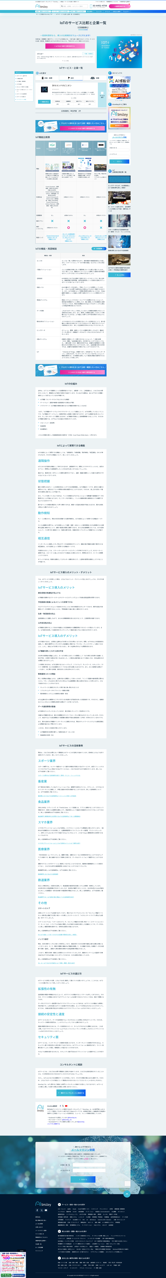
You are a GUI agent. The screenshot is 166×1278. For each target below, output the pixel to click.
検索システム (73, 1217)
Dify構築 (114, 1211)
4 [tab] (121, 100)
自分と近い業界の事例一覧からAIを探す (76, 1258)
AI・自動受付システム (108, 1222)
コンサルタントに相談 (21, 99)
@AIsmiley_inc (67, 1120)
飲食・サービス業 (62, 1262)
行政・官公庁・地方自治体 (115, 1262)
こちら (86, 1158)
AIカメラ (104, 1225)
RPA (84, 1219)
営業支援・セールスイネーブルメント (76, 1238)
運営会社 (37, 1217)
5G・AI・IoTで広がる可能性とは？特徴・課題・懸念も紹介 (56, 963)
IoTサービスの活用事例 (22, 94)
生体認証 (111, 1225)
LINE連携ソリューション (98, 1244)
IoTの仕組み (19, 84)
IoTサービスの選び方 (21, 96)
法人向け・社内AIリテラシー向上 (85, 1249)
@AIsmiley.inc (72, 1117)
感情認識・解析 (92, 1214)
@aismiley (81, 1122)
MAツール (90, 1222)
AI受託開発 (81, 1211)
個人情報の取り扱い (40, 1220)
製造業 (105, 1262)
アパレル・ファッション (86, 1268)
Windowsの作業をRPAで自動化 (120, 1249)
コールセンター (74, 1268)
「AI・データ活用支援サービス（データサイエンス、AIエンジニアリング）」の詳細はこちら (68, 237)
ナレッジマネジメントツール (118, 1236)
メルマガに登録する (53, 1124)
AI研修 (111, 1209)
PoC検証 (88, 1217)
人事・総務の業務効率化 (108, 1238)
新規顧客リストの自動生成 (64, 1244)
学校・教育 (91, 1265)
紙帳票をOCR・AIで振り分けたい (80, 1252)
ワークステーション (87, 1225)
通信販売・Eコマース (96, 1262)
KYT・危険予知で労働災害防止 (102, 1241)
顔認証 (99, 1214)
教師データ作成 (113, 1214)
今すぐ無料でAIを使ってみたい (119, 1241)
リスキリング (94, 1209)
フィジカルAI (61, 1211)
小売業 (84, 1265)
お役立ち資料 (117, 11)
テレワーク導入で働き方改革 (65, 1246)
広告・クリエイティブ (73, 1222)
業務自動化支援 (62, 1222)
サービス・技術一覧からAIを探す (73, 1204)
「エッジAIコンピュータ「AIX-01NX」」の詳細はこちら (84, 237)
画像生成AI (83, 1222)
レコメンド (81, 1217)
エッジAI (105, 1214)
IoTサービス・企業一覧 (22, 75)
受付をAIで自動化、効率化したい (66, 1249)
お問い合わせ (39, 1227)
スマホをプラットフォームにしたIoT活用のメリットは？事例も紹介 (59, 843)
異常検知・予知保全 (97, 1217)
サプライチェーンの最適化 (97, 1252)
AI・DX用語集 (39, 1247)
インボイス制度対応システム (83, 1236)
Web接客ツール (77, 1219)
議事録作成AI (61, 1214)
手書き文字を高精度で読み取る (103, 1249)
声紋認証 (117, 1222)
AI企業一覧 (38, 1244)
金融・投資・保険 (73, 1262)
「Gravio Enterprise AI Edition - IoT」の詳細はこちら (52, 237)
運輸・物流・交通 (84, 1262)
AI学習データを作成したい (81, 1246)
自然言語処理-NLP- (115, 1217)
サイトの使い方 (101, 1)
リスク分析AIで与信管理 (64, 1252)
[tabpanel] (119, 87)
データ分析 (125, 1217)
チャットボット (104, 1209)
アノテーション (89, 1211)
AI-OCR (74, 1211)
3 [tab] (119, 100)
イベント (107, 11)
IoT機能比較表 (20, 78)
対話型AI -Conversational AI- (102, 1211)
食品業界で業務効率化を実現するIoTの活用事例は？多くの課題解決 (59, 816)
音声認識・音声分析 (63, 1217)
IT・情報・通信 (98, 1268)
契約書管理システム (75, 1225)
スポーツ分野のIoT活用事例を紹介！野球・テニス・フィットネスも (59, 775)
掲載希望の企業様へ (125, 1)
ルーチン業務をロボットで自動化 (81, 1244)
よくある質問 (39, 1224)
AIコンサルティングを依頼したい (114, 1252)
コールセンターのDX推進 (93, 1238)
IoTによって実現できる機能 (22, 87)
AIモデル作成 (83, 1214)
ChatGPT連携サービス (83, 1209)
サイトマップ (39, 1251)
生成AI (69, 1209)
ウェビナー (126, 11)
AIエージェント (62, 1209)
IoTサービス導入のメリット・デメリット (24, 90)
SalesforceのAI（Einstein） (105, 1219)
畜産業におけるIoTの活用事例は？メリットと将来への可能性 (57, 796)
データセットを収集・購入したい (100, 1236)
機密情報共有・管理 (63, 1225)
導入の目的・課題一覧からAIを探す (74, 1231)
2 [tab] (117, 100)
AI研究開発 (60, 1219)
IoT (87, 1219)
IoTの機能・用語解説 (21, 81)
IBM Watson (93, 1219)
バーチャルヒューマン (72, 1214)
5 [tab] (122, 100)
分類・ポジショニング (119, 1219)
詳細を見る (45, 102)
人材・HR (109, 1265)
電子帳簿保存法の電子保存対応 (66, 1236)
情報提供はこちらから (112, 1)
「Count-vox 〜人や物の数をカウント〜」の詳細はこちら (101, 237)
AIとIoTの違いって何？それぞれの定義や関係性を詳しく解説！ (57, 935)
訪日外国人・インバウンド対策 (66, 1241)
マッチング (68, 1219)
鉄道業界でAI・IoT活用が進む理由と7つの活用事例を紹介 (56, 897)
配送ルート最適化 (94, 1246)
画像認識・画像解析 (120, 1209)
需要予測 (68, 1211)
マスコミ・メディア (63, 1268)
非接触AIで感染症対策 (106, 1246)
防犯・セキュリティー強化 (113, 1244)
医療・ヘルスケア (100, 1265)
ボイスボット (121, 1211)
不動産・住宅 (116, 1265)
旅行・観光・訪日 (62, 1265)
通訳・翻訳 (98, 1222)
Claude (74, 1209)
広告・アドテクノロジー (75, 1265)
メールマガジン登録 (40, 1230)
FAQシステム (97, 1225)
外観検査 (106, 1217)
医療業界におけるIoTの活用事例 (48, 874)
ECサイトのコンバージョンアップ (84, 1241)
